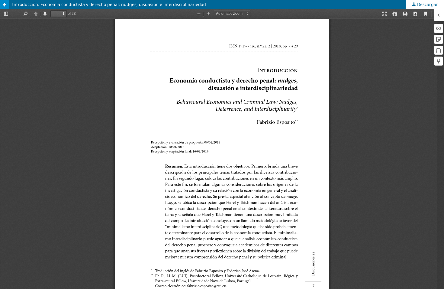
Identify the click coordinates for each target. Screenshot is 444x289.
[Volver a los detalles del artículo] (4, 4)
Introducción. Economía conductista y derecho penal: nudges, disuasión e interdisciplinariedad (109, 4)
